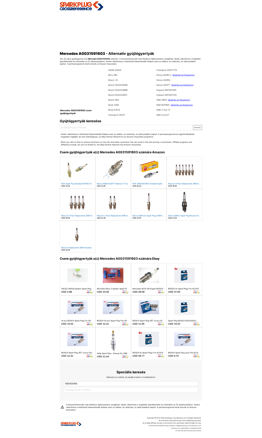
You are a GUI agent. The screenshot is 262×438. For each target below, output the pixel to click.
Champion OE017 (116, 115)
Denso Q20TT (163, 85)
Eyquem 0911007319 (166, 95)
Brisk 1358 (113, 105)
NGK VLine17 (163, 115)
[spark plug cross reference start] (81, 10)
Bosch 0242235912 (117, 95)
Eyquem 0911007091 (166, 90)
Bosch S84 (113, 100)
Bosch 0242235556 (117, 85)
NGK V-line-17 (163, 110)
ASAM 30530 (114, 70)
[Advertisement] (131, 30)
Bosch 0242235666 (117, 90)
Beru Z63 (112, 75)
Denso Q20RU (163, 80)
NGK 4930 (162, 100)
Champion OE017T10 (167, 70)
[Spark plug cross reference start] (71, 424)
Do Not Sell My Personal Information (188, 431)
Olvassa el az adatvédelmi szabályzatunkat (186, 428)
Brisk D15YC (114, 110)
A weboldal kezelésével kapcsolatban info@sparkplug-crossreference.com (174, 426)
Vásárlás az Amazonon (183, 75)
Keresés (197, 127)
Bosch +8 (112, 80)
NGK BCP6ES (163, 105)
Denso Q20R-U (164, 75)
